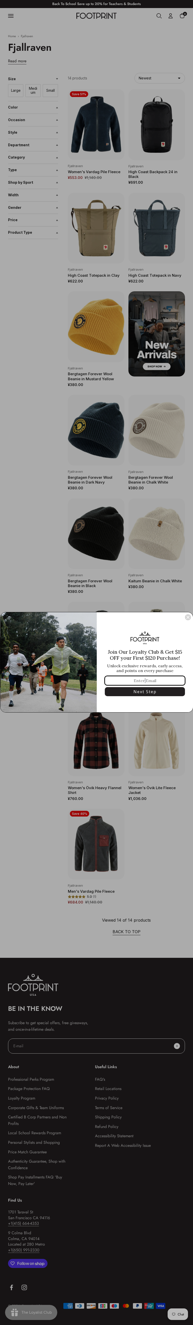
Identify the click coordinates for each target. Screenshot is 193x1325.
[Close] (188, 617)
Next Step (145, 691)
